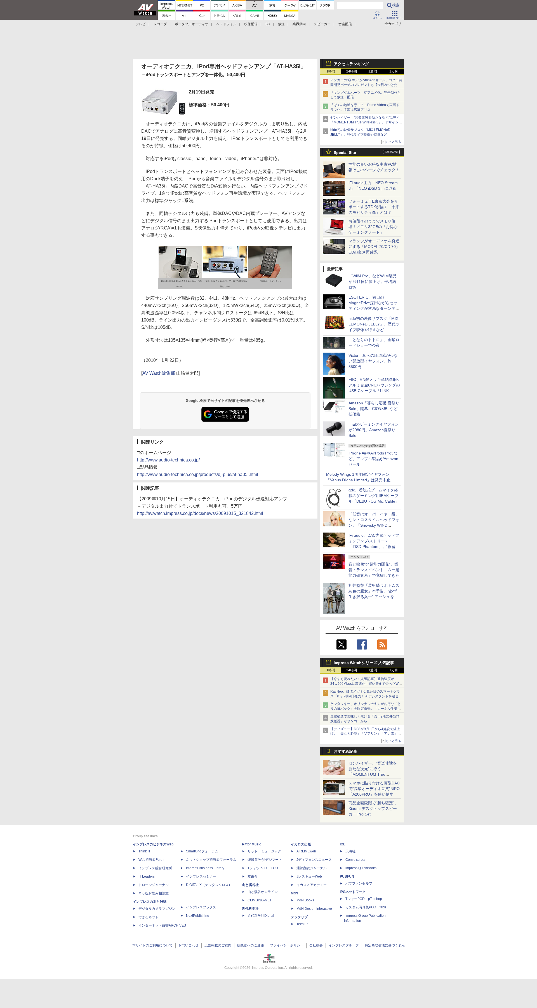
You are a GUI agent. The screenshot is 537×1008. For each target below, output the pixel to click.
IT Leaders (146, 876)
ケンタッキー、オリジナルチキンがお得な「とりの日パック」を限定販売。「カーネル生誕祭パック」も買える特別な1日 (365, 708)
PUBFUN (347, 876)
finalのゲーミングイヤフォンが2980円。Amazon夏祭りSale (373, 430)
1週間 (372, 71)
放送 (281, 24)
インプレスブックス (201, 907)
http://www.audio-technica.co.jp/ (168, 460)
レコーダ (160, 24)
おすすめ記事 (345, 751)
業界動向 (299, 24)
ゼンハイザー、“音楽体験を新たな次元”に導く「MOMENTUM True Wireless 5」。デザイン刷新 (366, 122)
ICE (342, 844)
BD (267, 24)
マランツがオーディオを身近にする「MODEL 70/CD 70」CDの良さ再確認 (374, 246)
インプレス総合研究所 (155, 868)
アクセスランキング (351, 64)
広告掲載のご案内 (217, 945)
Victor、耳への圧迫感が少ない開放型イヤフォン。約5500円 (373, 361)
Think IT (144, 851)
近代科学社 (250, 909)
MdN (294, 893)
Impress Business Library (205, 868)
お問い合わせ (188, 945)
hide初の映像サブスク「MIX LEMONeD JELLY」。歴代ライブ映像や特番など (373, 324)
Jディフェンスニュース (314, 860)
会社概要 (316, 945)
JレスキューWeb (309, 876)
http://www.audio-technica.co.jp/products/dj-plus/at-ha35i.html (197, 474)
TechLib (302, 924)
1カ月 (393, 71)
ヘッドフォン (226, 24)
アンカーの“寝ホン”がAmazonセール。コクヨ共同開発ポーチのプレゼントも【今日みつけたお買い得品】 (366, 85)
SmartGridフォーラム (202, 851)
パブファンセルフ (358, 883)
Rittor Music (251, 844)
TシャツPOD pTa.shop (363, 899)
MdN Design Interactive (314, 909)
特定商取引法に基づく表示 (385, 945)
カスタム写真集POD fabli (365, 907)
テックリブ (299, 917)
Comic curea (355, 860)
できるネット (148, 917)
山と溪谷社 (250, 885)
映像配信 (251, 24)
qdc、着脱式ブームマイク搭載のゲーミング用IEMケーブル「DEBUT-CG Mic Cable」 (373, 495)
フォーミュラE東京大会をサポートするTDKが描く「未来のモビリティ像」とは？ (373, 207)
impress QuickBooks (360, 868)
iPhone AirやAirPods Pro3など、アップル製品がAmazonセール (373, 459)
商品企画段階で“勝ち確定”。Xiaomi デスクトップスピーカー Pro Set (373, 808)
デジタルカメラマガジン (156, 909)
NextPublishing (197, 916)
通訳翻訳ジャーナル (311, 868)
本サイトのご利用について (152, 945)
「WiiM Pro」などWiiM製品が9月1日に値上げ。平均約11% (372, 281)
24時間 (351, 71)
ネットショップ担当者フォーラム (211, 860)
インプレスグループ (344, 945)
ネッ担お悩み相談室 (153, 893)
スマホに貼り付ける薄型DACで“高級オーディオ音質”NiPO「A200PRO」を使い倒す (374, 788)
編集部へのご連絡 (250, 945)
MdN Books (305, 900)
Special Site (345, 152)
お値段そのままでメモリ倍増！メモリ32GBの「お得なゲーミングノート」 (373, 227)
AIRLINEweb (306, 851)
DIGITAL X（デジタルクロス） (209, 885)
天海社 (350, 851)
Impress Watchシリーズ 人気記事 (364, 662)
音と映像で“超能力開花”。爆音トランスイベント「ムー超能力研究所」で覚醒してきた (373, 570)
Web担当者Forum (151, 860)
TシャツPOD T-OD (263, 868)
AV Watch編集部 (158, 373)
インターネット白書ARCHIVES (162, 925)
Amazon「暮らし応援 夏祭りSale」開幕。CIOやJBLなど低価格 (373, 408)
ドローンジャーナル (153, 885)
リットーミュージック (264, 851)
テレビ (141, 24)
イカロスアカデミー (311, 885)
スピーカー (322, 24)
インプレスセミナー (201, 876)
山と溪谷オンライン (263, 892)
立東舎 (253, 876)
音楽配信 (345, 24)
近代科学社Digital (261, 916)
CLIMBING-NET (260, 900)
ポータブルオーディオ (191, 24)
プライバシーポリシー (286, 945)
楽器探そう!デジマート (265, 860)
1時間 (330, 71)
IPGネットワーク (353, 892)
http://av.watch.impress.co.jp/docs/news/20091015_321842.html (200, 513)
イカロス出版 (301, 844)
